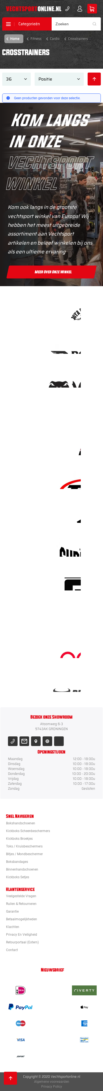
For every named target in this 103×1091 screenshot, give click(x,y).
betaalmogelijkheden (21, 919)
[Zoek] (96, 24)
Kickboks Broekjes (19, 839)
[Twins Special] (68, 480)
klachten (12, 927)
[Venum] (68, 378)
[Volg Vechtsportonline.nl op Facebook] (59, 741)
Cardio (55, 38)
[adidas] (68, 513)
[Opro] (68, 649)
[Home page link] (33, 9)
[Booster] (68, 344)
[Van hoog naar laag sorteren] (94, 79)
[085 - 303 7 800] (12, 741)
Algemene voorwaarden (51, 1082)
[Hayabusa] (68, 412)
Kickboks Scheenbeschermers (28, 831)
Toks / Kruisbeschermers (24, 846)
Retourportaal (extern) (22, 942)
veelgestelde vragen (21, 896)
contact (12, 950)
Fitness (35, 38)
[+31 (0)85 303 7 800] (67, 8)
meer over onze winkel (53, 272)
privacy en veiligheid (21, 935)
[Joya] (68, 311)
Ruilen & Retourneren (21, 904)
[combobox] (76, 24)
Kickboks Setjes (17, 877)
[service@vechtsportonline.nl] (24, 741)
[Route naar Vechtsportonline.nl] (36, 741)
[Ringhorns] (68, 682)
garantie (12, 911)
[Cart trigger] (92, 8)
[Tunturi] (68, 615)
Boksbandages (17, 862)
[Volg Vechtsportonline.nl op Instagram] (47, 741)
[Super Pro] (68, 547)
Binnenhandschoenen (22, 869)
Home (15, 38)
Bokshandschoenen (20, 823)
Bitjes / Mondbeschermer (24, 854)
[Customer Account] (80, 8)
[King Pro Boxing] (68, 446)
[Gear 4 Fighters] (68, 581)
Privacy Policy (51, 1087)
